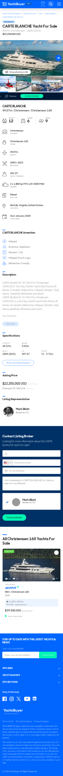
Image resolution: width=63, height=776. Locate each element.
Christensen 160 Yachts (12, 17)
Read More (10, 324)
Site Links (7, 668)
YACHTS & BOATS (11, 675)
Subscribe (48, 655)
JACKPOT (11, 588)
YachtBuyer (13, 4)
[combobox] (8, 463)
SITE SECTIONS (10, 681)
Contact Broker (32, 96)
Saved (43, 6)
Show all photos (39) (18, 72)
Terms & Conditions (24, 721)
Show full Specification (18, 362)
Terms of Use (8, 721)
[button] (58, 58)
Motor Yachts (29, 13)
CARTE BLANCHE (14, 106)
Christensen (50, 13)
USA (40, 13)
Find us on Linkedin (35, 699)
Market (12, 96)
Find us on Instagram (11, 699)
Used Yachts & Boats (11, 13)
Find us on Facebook (4, 699)
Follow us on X (19, 699)
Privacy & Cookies (41, 721)
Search (51, 4)
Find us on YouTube (27, 699)
